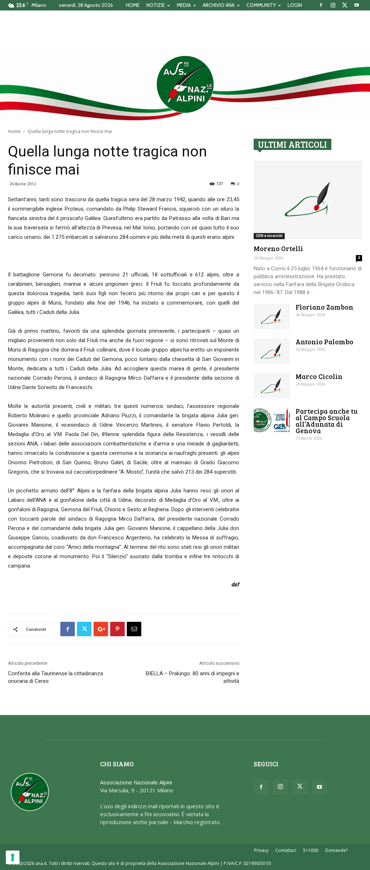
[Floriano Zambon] (272, 316)
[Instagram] (332, 5)
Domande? (336, 850)
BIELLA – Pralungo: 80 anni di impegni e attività (192, 677)
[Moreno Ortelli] (308, 199)
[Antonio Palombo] (272, 351)
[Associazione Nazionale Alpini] (185, 84)
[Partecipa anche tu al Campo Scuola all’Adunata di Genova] (272, 420)
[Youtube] (356, 5)
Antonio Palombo (324, 341)
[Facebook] (320, 5)
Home (14, 131)
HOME (132, 5)
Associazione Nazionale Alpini (136, 782)
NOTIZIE (155, 5)
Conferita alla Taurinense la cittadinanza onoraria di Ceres (55, 677)
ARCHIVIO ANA (219, 5)
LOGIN (295, 5)
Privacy (261, 850)
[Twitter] (344, 5)
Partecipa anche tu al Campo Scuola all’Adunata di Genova (327, 420)
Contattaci (285, 850)
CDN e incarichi (269, 236)
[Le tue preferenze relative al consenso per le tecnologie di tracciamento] (13, 857)
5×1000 (310, 850)
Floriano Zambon (324, 306)
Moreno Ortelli (278, 248)
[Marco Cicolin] (272, 386)
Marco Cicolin (319, 376)
